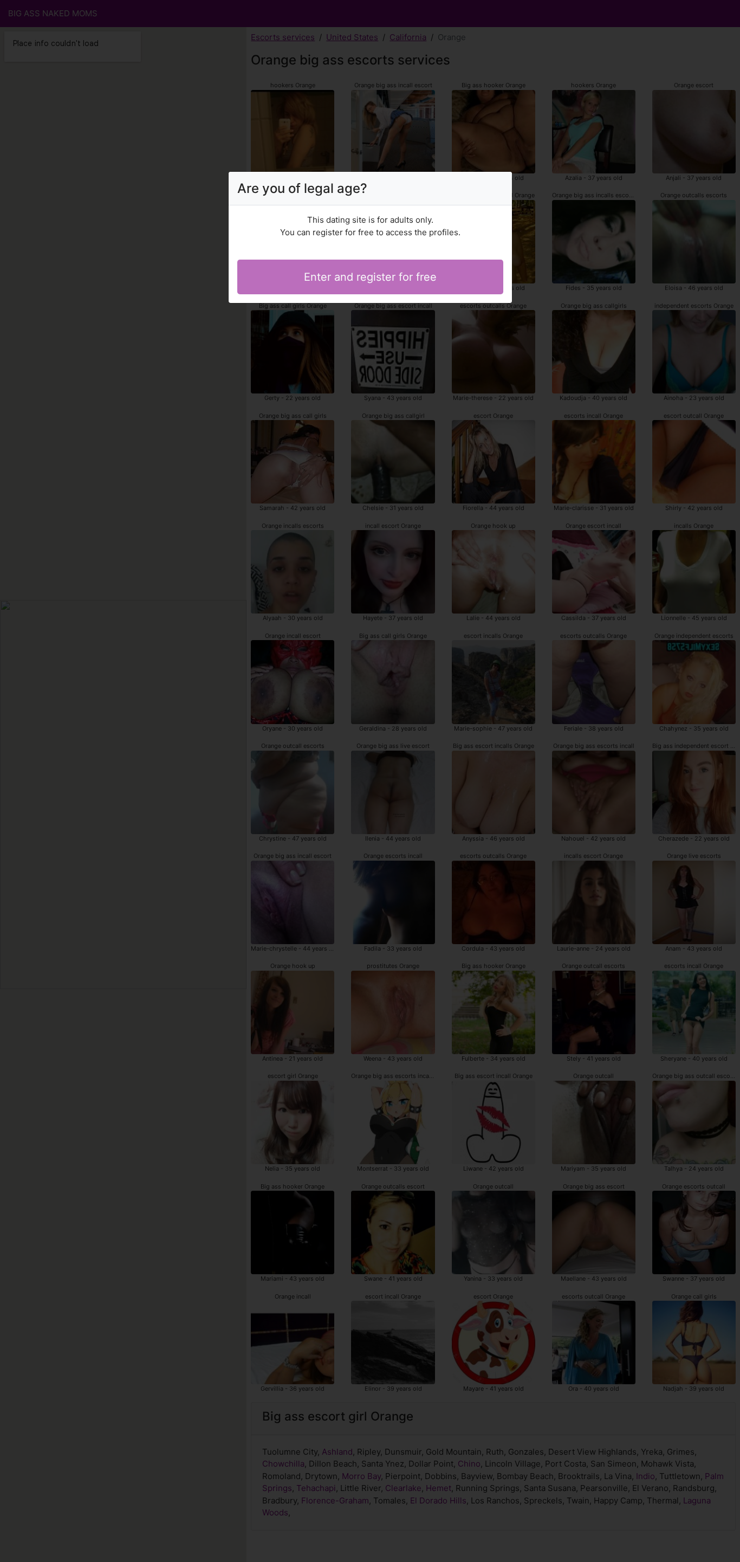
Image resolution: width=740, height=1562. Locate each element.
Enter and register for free (370, 276)
